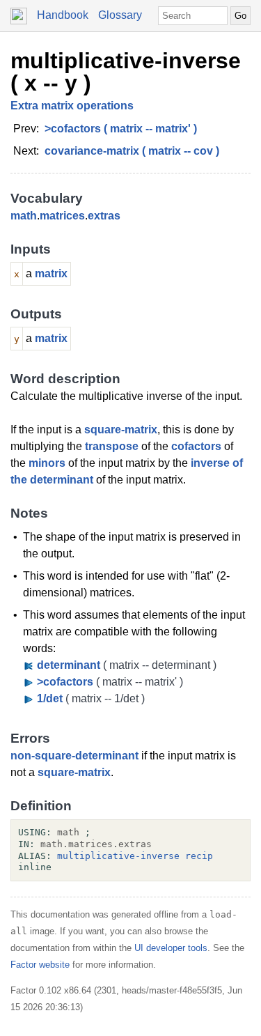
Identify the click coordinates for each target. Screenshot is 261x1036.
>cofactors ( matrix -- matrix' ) (121, 128)
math (23, 216)
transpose (112, 446)
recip (199, 856)
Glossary (120, 15)
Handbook (62, 15)
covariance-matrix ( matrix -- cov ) (132, 151)
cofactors (196, 446)
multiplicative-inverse (118, 856)
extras (104, 216)
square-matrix (120, 429)
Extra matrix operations (72, 105)
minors (47, 463)
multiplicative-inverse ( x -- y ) (125, 71)
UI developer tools (170, 948)
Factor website (40, 964)
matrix (51, 273)
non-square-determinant (74, 755)
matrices (62, 216)
